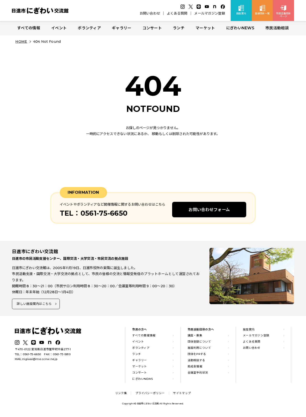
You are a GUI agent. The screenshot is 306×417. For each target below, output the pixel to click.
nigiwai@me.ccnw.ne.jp (39, 359)
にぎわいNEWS (240, 28)
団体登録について (199, 341)
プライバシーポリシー (150, 393)
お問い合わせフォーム (209, 209)
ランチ (179, 28)
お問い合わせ (150, 13)
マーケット (205, 28)
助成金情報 (195, 366)
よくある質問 (177, 13)
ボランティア (89, 28)
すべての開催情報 (143, 335)
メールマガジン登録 (209, 13)
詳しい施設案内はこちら (34, 304)
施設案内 (249, 329)
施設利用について (199, 347)
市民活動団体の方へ (201, 329)
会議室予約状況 (198, 372)
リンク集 (121, 393)
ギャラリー (121, 28)
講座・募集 (195, 335)
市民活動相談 (277, 28)
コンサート (152, 28)
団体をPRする (197, 354)
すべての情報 (28, 28)
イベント (59, 28)
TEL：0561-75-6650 (28, 354)
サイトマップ (182, 393)
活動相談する (196, 360)
